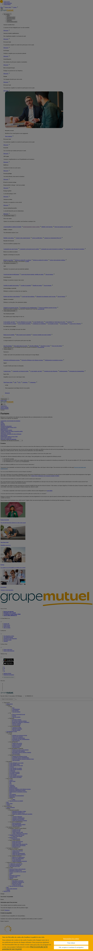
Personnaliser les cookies (71, 938)
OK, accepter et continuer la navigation (71, 947)
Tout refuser (71, 943)
